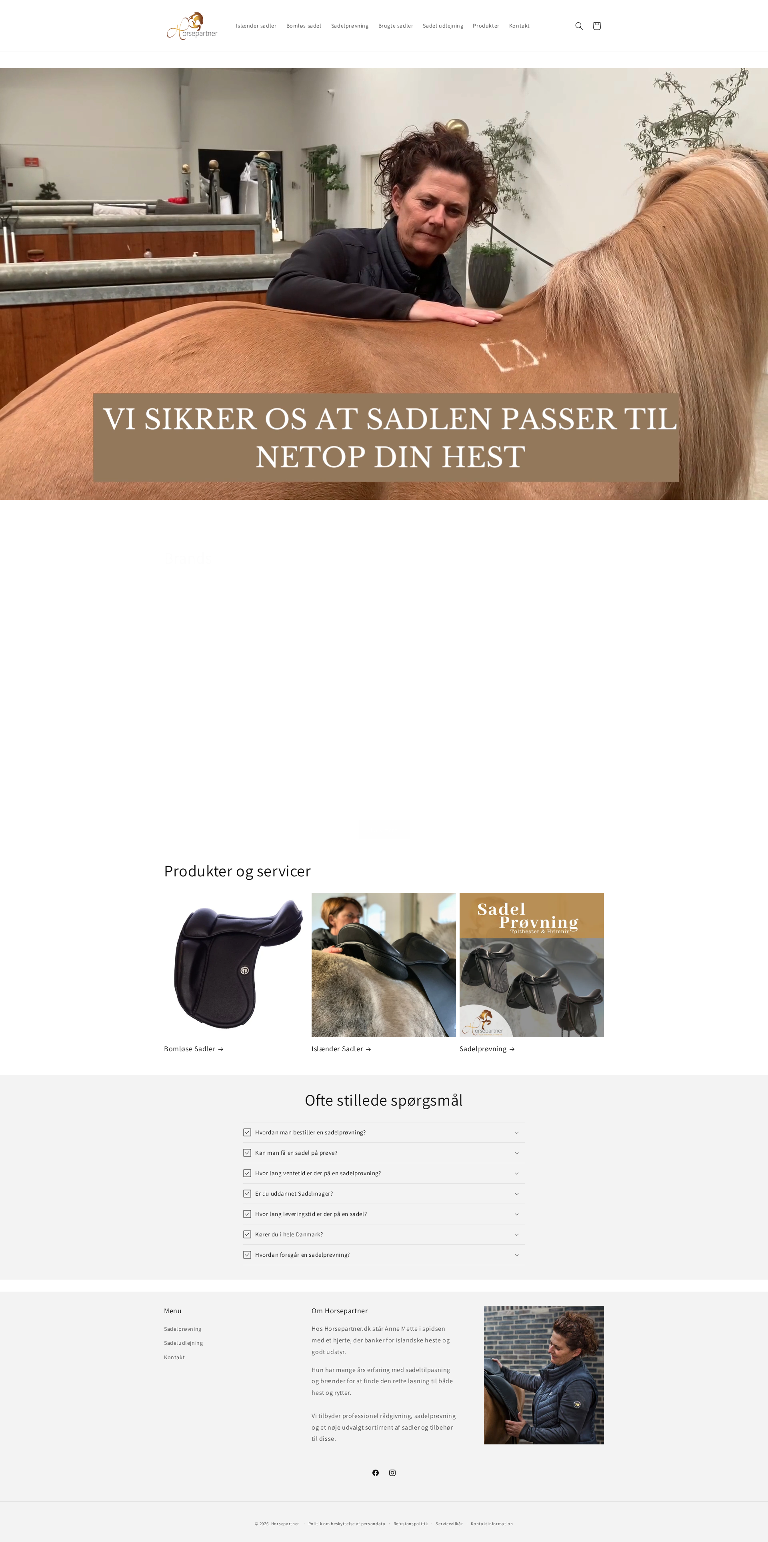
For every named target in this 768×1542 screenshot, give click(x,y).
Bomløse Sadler (189, 1048)
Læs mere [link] (384, 830)
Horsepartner (285, 1523)
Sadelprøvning (483, 1048)
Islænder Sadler (337, 1048)
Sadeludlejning (183, 1342)
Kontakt (174, 1357)
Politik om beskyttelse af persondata (347, 1523)
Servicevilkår (449, 1523)
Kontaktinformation (492, 1523)
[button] (579, 26)
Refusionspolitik (411, 1523)
